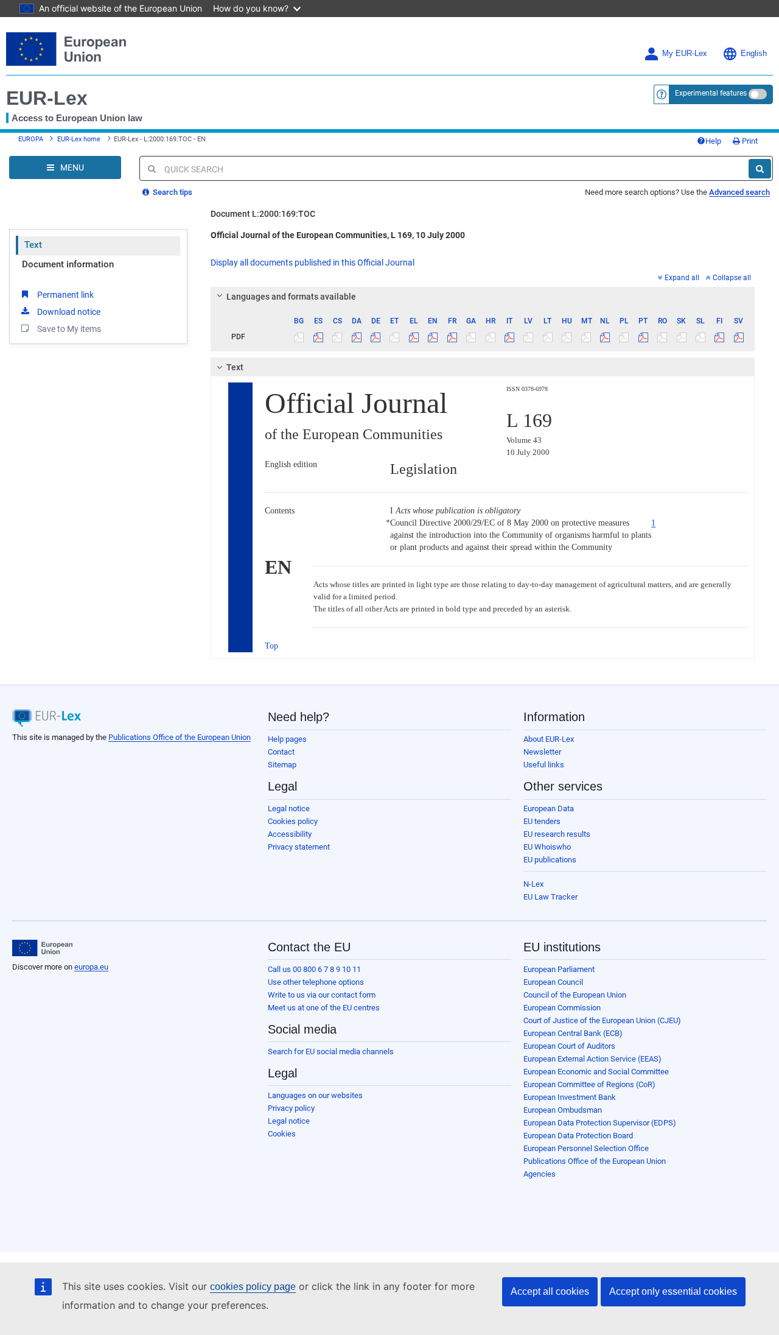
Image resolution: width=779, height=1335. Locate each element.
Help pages (287, 739)
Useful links (543, 764)
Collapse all (732, 277)
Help (713, 141)
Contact (281, 751)
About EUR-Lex (548, 739)
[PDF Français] (452, 337)
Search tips (171, 192)
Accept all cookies (550, 1291)
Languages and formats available (291, 296)
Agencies (539, 1173)
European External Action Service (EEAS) (592, 1058)
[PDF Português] (643, 337)
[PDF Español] (318, 337)
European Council (553, 982)
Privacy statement (299, 846)
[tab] (482, 296)
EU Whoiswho (547, 846)
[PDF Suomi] (719, 337)
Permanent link (65, 295)
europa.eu (91, 966)
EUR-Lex (47, 98)
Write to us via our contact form (322, 994)
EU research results (556, 834)
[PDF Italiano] (509, 337)
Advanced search (739, 192)
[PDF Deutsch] (375, 337)
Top (271, 645)
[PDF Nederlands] (605, 337)
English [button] (754, 53)
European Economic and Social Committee (596, 1071)
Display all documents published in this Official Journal (312, 262)
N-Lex (533, 884)
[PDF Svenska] (739, 337)
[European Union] (42, 948)
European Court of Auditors (569, 1046)
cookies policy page (253, 1286)
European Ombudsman (562, 1110)
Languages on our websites (315, 1095)
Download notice (68, 312)
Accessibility (290, 834)
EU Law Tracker (550, 896)
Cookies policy (293, 821)
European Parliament (559, 969)
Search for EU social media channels (331, 1051)
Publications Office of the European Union (179, 737)
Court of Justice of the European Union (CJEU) (602, 1020)
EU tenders (542, 821)
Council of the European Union (574, 994)
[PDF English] (433, 337)
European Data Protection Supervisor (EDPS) (599, 1122)
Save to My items (69, 329)
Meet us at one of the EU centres (324, 1007)
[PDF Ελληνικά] (414, 337)
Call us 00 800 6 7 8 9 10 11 (314, 969)
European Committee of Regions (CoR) (589, 1084)
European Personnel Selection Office (586, 1148)
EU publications (549, 859)
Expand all (682, 277)
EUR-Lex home (78, 139)
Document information (68, 264)
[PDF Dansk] (356, 337)
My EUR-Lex (684, 53)
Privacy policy (291, 1108)
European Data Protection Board (578, 1135)
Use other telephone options (316, 982)
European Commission (562, 1007)
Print (749, 141)
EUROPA (30, 139)
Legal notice (289, 808)
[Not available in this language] (299, 337)
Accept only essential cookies (673, 1291)
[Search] (760, 168)
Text (33, 244)
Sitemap (282, 764)
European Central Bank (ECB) (573, 1033)
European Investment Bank (569, 1097)
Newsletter (542, 751)
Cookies (282, 1133)
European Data (548, 808)
